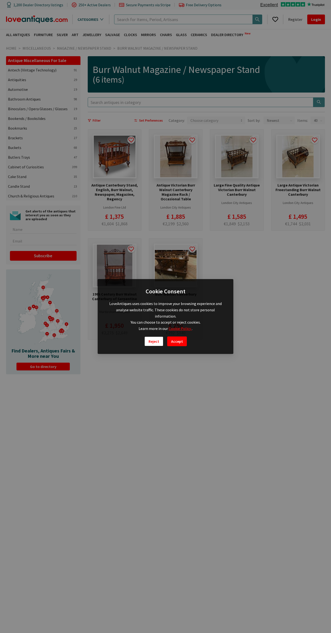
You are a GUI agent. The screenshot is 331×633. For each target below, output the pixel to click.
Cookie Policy (180, 328)
